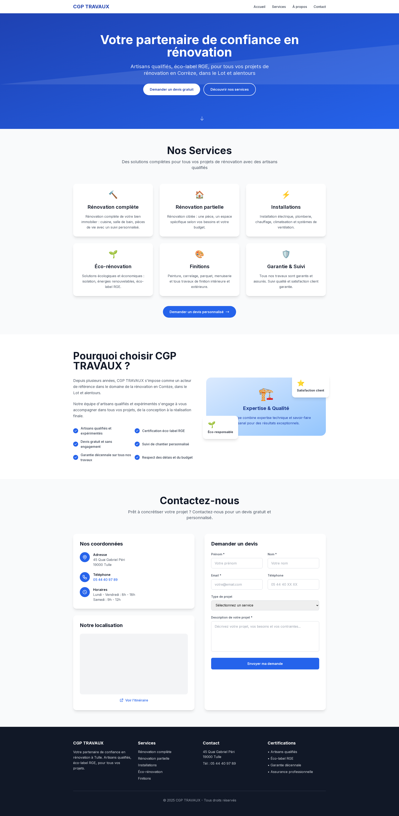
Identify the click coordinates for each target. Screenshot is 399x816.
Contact (320, 7)
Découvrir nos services (230, 89)
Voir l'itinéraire (136, 700)
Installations (147, 765)
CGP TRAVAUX (91, 7)
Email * (216, 575)
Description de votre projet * (231, 617)
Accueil (259, 7)
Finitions (144, 778)
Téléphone (275, 575)
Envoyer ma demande (265, 664)
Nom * (272, 554)
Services (279, 7)
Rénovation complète (154, 752)
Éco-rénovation (150, 772)
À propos (299, 7)
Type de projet (221, 596)
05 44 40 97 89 (105, 580)
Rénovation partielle (153, 758)
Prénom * (218, 554)
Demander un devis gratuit (171, 89)
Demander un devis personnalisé (197, 312)
